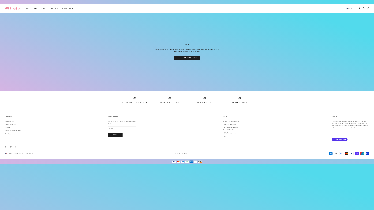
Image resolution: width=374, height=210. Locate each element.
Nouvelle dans (31, 8)
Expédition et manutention (13, 131)
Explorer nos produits (186, 58)
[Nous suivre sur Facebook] (6, 147)
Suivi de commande (10, 124)
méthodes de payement (230, 133)
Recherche (8, 127)
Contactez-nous (9, 121)
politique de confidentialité (231, 121)
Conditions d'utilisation (230, 124)
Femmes (44, 8)
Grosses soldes (68, 8)
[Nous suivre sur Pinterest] (16, 147)
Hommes (54, 8)
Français (29, 153)
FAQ (224, 136)
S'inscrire (115, 135)
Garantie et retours (10, 134)
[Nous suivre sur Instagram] (11, 147)
